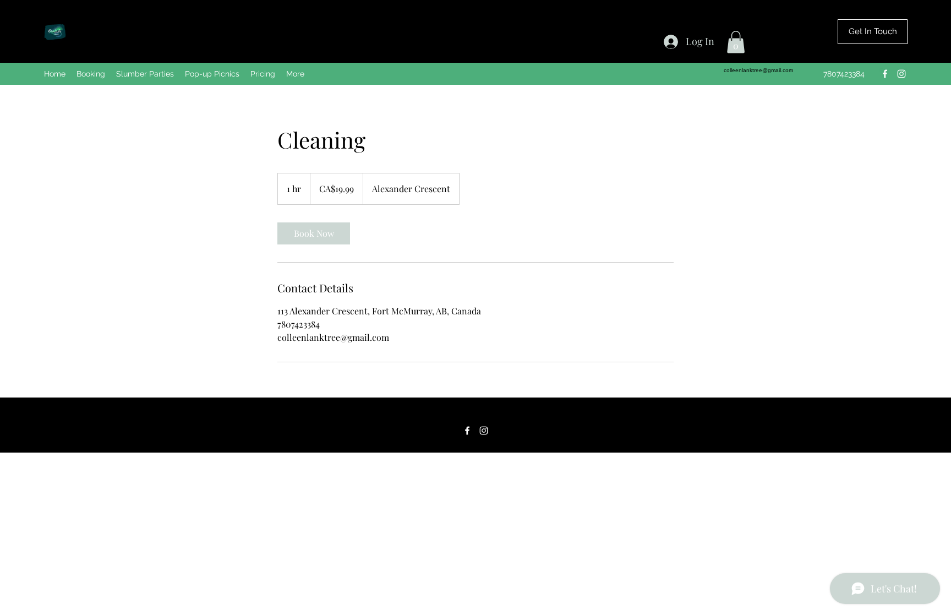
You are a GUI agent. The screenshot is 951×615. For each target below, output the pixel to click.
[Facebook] (884, 73)
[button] (735, 42)
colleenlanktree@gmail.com (758, 70)
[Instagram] (901, 73)
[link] (313, 233)
